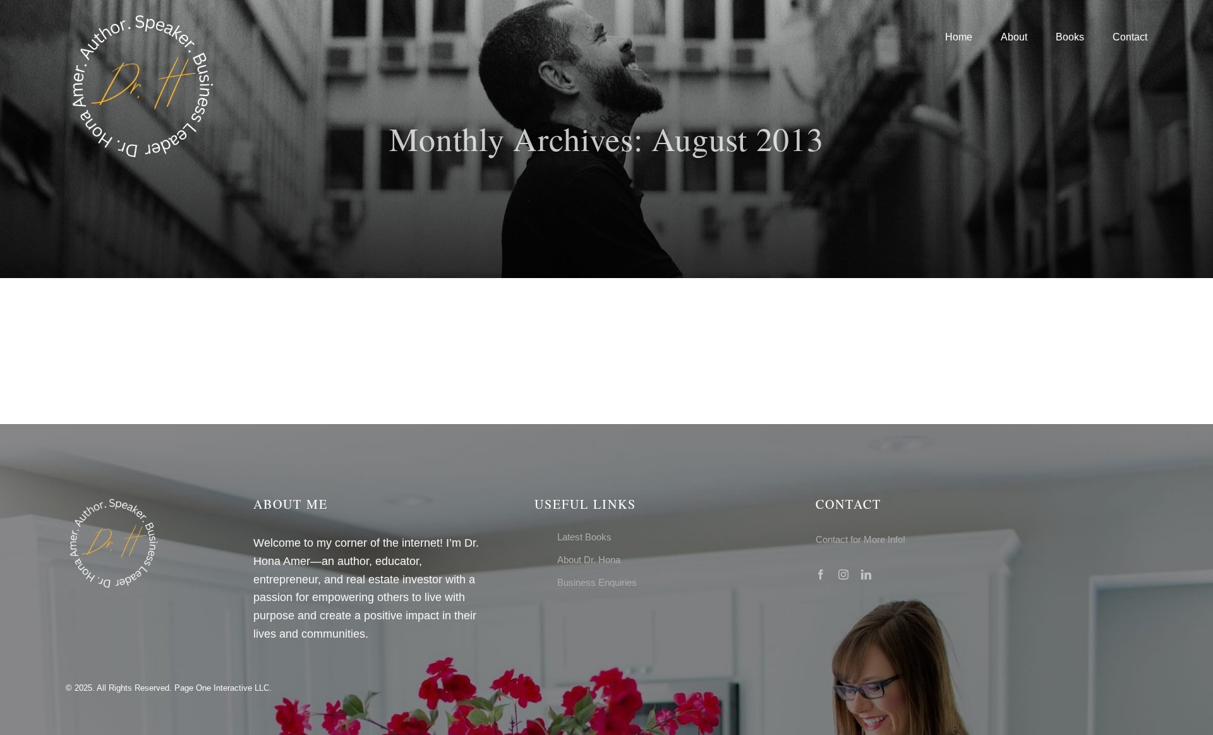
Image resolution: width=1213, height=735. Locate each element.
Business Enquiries (597, 582)
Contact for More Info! (860, 539)
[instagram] (843, 574)
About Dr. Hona (588, 559)
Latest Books (584, 537)
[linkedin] (866, 574)
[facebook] (821, 574)
